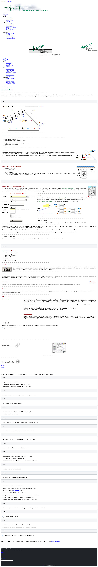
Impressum (3, 552)
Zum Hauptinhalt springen (6, 1)
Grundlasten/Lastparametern (67, 188)
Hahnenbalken (16, 490)
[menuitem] (5, 12)
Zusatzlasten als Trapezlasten (44, 201)
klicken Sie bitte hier (55, 541)
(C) (43, 565)
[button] (49, 101)
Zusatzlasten (61, 197)
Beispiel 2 (3, 367)
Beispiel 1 (3, 365)
